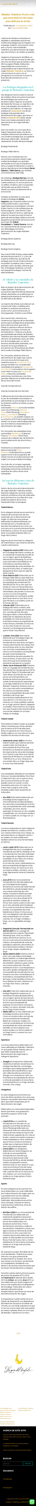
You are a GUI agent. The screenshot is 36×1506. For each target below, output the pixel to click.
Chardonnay (7, 417)
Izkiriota (15, 408)
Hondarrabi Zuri (24, 362)
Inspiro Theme (12, 1502)
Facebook (7, 1479)
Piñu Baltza (13, 436)
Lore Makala (12, 415)
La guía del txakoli (9, 4)
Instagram (7, 1488)
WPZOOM (25, 1502)
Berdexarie (16, 434)
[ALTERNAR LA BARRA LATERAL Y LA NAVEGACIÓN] (33, 4)
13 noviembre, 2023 (23, 26)
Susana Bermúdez (20, 28)
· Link (18, 1333)
